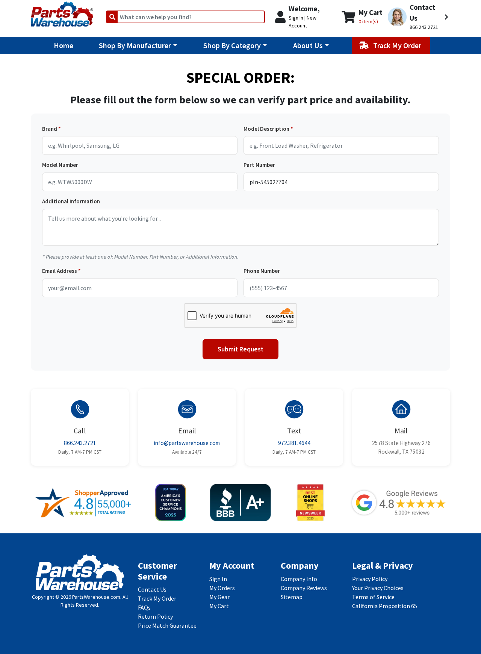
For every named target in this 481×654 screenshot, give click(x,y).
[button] (418, 17)
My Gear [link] (219, 597)
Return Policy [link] (155, 616)
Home (63, 45)
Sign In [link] (218, 579)
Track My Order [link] (157, 598)
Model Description (266, 128)
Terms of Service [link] (373, 597)
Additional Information (71, 201)
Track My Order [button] (398, 45)
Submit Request (240, 349)
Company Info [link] (299, 579)
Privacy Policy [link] (369, 579)
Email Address (59, 270)
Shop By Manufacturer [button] (135, 45)
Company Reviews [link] (304, 588)
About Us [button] (308, 45)
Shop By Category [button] (232, 45)
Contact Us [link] (152, 589)
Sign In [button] (296, 17)
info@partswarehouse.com (187, 443)
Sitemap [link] (292, 597)
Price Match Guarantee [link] (167, 625)
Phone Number (262, 270)
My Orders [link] (222, 588)
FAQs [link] (144, 607)
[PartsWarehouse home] (62, 11)
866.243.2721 (80, 443)
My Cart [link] (219, 606)
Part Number (259, 164)
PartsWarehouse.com (96, 596)
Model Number (60, 164)
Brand (49, 128)
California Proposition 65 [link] (384, 606)
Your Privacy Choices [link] (378, 588)
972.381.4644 (294, 443)
